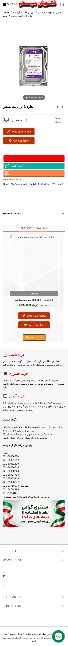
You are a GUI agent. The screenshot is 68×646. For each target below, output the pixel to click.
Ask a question (20, 140)
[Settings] (62, 4)
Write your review (21, 131)
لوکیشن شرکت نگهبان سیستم (18, 445)
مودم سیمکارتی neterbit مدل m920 (34, 300)
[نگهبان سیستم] (38, 4)
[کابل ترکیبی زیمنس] (57, 107)
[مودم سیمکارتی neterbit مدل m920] (34, 263)
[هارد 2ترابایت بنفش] (62, 107)
